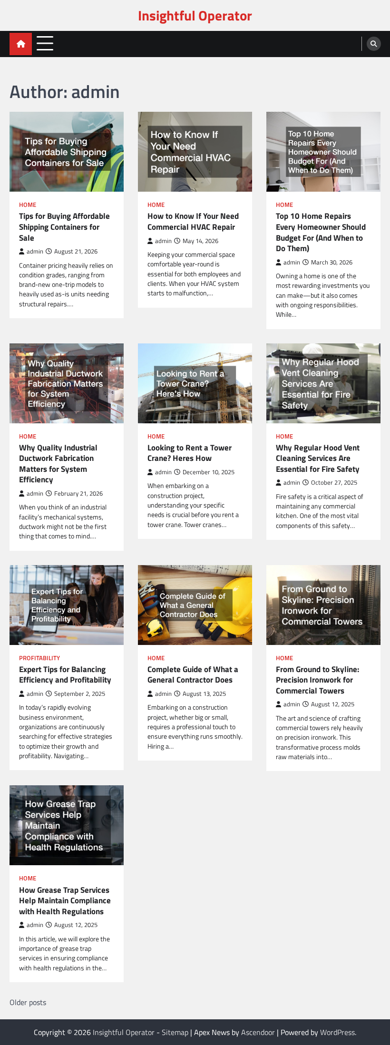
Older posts (28, 1002)
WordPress (337, 1032)
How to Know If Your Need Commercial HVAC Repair (193, 221)
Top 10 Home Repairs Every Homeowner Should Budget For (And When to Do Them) (321, 232)
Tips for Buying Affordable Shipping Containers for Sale (64, 227)
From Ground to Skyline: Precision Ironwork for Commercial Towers (317, 680)
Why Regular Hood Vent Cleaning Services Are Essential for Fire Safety (318, 458)
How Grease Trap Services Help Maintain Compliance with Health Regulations (65, 901)
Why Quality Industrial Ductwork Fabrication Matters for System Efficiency (58, 463)
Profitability (39, 658)
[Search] (374, 44)
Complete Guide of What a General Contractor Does (192, 674)
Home (27, 204)
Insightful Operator (195, 15)
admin (35, 251)
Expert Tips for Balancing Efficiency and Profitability (65, 674)
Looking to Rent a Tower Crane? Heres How (189, 453)
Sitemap (175, 1032)
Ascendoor (258, 1032)
